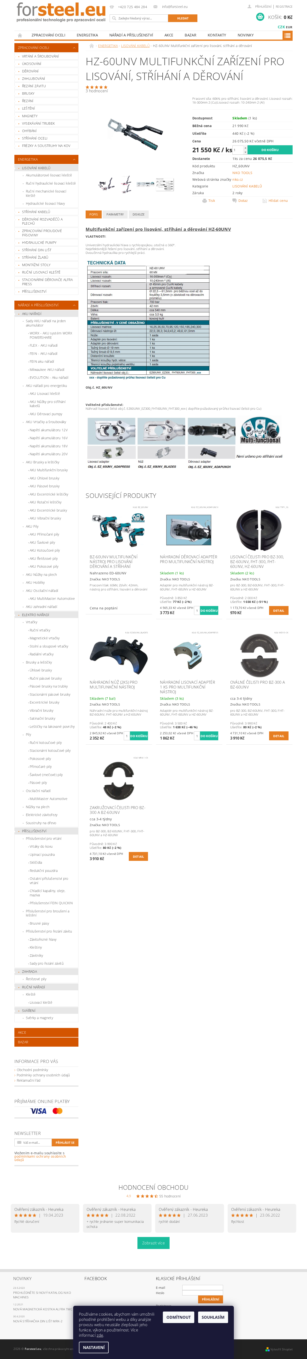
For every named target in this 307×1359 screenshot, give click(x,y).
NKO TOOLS (242, 172)
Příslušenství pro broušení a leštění (48, 913)
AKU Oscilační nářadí (42, 590)
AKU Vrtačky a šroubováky (46, 422)
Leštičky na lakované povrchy (52, 726)
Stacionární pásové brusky (50, 694)
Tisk (211, 200)
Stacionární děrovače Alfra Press (47, 281)
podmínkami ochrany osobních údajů (40, 1158)
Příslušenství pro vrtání (44, 838)
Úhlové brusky (41, 670)
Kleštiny (36, 947)
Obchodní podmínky (32, 1069)
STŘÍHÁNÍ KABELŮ (36, 212)
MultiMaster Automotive (48, 798)
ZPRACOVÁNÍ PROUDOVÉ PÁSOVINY (42, 232)
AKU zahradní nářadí (41, 606)
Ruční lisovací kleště (41, 272)
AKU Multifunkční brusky (49, 470)
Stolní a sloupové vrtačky (49, 646)
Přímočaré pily (41, 766)
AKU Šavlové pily (42, 542)
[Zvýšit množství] (245, 148)
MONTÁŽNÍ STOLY (36, 264)
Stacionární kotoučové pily (50, 750)
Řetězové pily (36, 979)
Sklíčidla (36, 862)
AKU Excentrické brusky (48, 510)
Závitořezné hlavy (43, 939)
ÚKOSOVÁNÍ (31, 63)
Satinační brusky (42, 718)
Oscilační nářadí (38, 790)
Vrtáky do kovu (41, 846)
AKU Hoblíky (35, 582)
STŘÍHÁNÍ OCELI (34, 138)
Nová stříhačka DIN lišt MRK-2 (37, 1321)
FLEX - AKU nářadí (44, 345)
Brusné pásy (39, 923)
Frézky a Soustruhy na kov (46, 145)
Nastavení (94, 1347)
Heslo (160, 1293)
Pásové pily (38, 782)
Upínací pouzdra (42, 854)
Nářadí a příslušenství (131, 35)
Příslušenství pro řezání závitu (49, 931)
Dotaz (243, 200)
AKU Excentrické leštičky (49, 494)
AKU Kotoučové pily (45, 550)
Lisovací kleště (41, 1002)
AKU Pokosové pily (44, 566)
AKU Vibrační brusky (45, 518)
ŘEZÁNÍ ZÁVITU (34, 86)
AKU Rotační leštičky (45, 502)
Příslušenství (34, 831)
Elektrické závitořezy (42, 814)
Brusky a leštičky (39, 662)
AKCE (169, 35)
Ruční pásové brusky (46, 678)
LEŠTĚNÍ (28, 108)
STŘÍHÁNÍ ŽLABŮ (35, 257)
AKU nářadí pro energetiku (46, 385)
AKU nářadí (31, 313)
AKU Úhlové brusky (44, 478)
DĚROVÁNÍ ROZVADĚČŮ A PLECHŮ (42, 221)
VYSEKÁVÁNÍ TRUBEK (38, 123)
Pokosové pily (40, 758)
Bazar (190, 35)
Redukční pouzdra (44, 870)
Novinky (246, 35)
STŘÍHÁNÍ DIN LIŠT (36, 250)
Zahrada (29, 971)
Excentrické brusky (44, 702)
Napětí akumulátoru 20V (49, 454)
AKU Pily (32, 526)
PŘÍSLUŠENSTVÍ (34, 291)
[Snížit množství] (245, 152)
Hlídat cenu (278, 200)
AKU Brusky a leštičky (42, 462)
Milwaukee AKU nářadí (47, 369)
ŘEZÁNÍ (28, 101)
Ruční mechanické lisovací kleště (46, 193)
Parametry (115, 214)
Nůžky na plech (37, 807)
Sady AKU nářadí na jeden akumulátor (46, 323)
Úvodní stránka (20, 35)
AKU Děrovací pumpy (46, 414)
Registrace (284, 7)
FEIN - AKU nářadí (43, 353)
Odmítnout (178, 1317)
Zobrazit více (153, 1243)
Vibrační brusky (41, 710)
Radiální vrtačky (41, 654)
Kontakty (217, 35)
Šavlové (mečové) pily (46, 774)
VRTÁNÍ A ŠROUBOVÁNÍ (40, 56)
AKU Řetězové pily (44, 558)
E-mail (160, 1287)
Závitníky (36, 955)
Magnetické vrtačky (45, 638)
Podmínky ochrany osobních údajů (43, 1075)
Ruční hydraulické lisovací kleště (51, 183)
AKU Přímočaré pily (44, 534)
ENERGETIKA (87, 35)
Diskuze (139, 214)
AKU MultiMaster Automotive (52, 598)
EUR (289, 27)
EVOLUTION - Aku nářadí (49, 377)
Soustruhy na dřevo (41, 823)
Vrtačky (31, 622)
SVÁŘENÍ (28, 1010)
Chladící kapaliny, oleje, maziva (47, 892)
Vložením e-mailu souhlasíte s (40, 1156)
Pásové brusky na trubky (49, 686)
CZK (281, 26)
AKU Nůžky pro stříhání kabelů (47, 403)
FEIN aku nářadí (42, 361)
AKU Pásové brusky (44, 486)
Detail (278, 610)
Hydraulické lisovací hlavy (45, 203)
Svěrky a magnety (39, 1017)
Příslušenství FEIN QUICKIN (51, 903)
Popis (93, 214)
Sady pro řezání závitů (47, 963)
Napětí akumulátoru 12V (49, 430)
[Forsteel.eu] (61, 12)
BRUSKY (28, 93)
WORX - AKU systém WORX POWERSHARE (51, 335)
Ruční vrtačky (40, 630)
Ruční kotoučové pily (46, 742)
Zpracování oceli (48, 35)
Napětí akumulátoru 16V (49, 438)
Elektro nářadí (35, 614)
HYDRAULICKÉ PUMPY (39, 242)
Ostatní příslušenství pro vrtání (49, 880)
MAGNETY (29, 116)
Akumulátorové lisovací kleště (49, 175)
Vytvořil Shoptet (282, 1349)
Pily (28, 734)
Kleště (31, 994)
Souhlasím (213, 1317)
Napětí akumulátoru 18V (49, 446)
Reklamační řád (28, 1080)
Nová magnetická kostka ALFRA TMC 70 (45, 1309)
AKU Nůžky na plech (41, 574)
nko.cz (237, 179)
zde (100, 1335)
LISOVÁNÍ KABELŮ (36, 168)
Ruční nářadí (33, 987)
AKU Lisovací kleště (45, 393)
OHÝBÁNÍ (29, 130)
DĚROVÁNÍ (30, 71)
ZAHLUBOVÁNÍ (33, 78)
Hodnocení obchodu (153, 1187)
